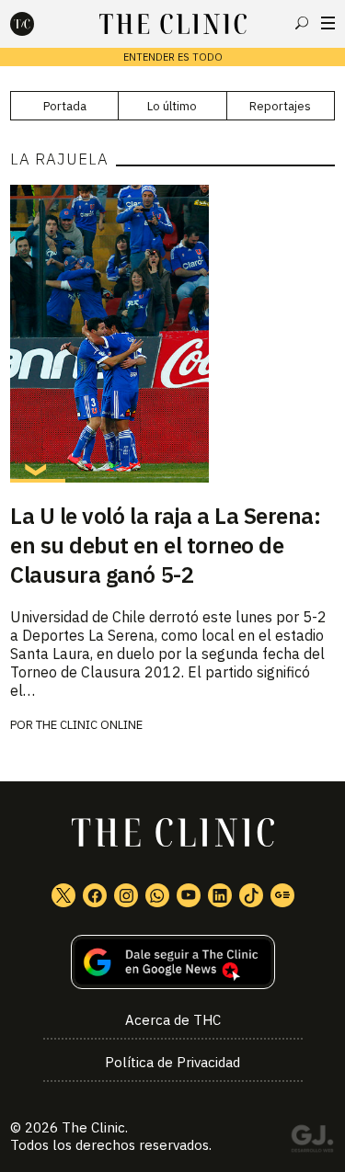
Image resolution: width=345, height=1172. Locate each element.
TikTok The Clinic (251, 895)
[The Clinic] (37, 24)
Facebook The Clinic (95, 895)
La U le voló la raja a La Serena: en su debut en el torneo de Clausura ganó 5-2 (165, 545)
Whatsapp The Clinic (157, 895)
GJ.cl (312, 1142)
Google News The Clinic (282, 895)
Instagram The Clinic (126, 895)
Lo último (172, 106)
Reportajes (280, 106)
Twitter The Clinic (63, 895)
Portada (64, 106)
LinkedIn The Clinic (220, 895)
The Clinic (93, 1127)
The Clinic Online (89, 725)
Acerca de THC (173, 1020)
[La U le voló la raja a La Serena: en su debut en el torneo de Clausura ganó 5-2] (172, 334)
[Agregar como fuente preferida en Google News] (172, 962)
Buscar (301, 23)
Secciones (328, 23)
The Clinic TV (189, 895)
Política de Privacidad (172, 1062)
